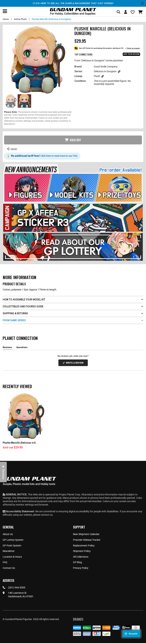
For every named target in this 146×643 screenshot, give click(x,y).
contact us (47, 514)
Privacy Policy (80, 568)
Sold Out (75, 140)
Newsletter (9, 551)
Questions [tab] (21, 348)
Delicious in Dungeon (105, 71)
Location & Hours (12, 556)
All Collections (80, 556)
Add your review (131, 54)
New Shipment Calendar (86, 534)
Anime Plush (20, 19)
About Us (8, 534)
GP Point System (12, 545)
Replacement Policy (84, 545)
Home (6, 19)
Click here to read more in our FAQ (58, 155)
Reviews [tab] (7, 348)
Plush (97, 76)
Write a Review (75, 363)
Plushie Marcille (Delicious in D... (20, 442)
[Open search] (118, 12)
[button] (140, 12)
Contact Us (9, 568)
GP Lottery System (13, 539)
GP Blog (77, 562)
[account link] (125, 12)
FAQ (5, 562)
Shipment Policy (82, 551)
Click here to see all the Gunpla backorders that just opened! (73, 3)
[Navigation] (5, 11)
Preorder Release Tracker (86, 539)
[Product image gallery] (38, 60)
